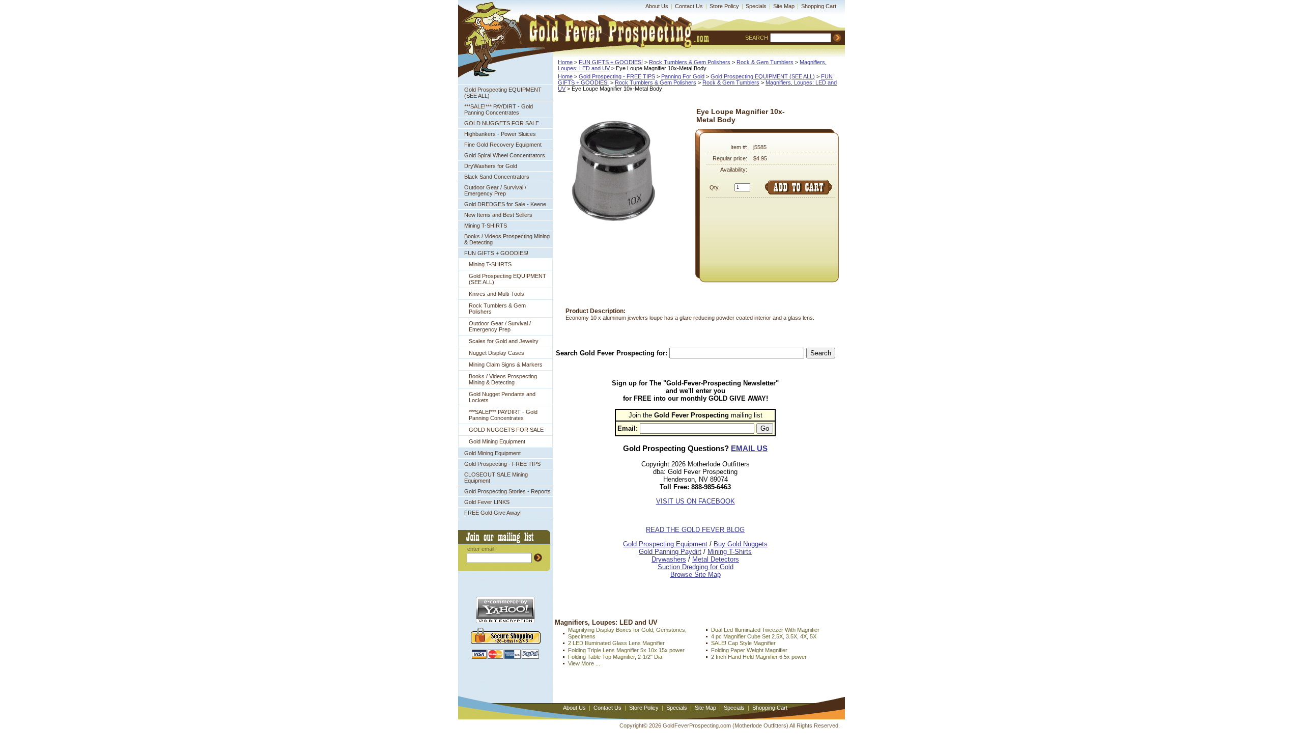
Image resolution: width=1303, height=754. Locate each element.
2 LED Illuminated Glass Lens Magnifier (616, 643)
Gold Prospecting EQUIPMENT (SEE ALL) (503, 93)
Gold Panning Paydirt (670, 551)
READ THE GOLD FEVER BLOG (695, 530)
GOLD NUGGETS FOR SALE (501, 123)
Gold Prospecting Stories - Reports (507, 491)
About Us (656, 6)
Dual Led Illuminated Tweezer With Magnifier (765, 630)
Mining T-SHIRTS (485, 225)
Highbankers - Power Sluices (500, 134)
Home (565, 62)
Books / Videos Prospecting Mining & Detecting (507, 239)
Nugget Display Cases (496, 353)
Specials (756, 6)
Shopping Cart (818, 6)
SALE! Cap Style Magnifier (743, 643)
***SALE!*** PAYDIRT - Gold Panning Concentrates (498, 109)
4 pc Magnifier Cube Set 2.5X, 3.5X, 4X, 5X (763, 636)
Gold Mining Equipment (497, 441)
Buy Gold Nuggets (741, 544)
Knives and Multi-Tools (496, 294)
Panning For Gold (682, 76)
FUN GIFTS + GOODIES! (496, 253)
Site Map (784, 6)
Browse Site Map (695, 574)
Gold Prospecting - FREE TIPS (502, 464)
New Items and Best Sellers (498, 215)
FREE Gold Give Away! (493, 513)
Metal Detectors (715, 559)
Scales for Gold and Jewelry (504, 341)
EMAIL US (749, 448)
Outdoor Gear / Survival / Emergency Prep (495, 190)
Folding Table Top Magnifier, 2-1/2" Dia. (616, 657)
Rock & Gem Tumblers (765, 62)
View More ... (584, 663)
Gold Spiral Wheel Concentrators (504, 155)
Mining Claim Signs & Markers (506, 364)
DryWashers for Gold (490, 166)
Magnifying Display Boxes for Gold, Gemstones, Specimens (627, 633)
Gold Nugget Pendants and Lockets (502, 397)
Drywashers (669, 559)
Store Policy (724, 6)
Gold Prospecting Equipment (665, 544)
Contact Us (689, 6)
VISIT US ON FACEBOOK (695, 501)
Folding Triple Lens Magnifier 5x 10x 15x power (626, 650)
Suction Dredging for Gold (695, 567)
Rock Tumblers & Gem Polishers (497, 308)
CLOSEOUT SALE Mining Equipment (496, 477)
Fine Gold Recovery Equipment (503, 145)
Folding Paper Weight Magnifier (749, 650)
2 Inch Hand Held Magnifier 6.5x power (759, 657)
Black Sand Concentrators (496, 177)
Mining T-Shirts (729, 551)
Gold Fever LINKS (486, 502)
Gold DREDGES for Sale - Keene (505, 204)
